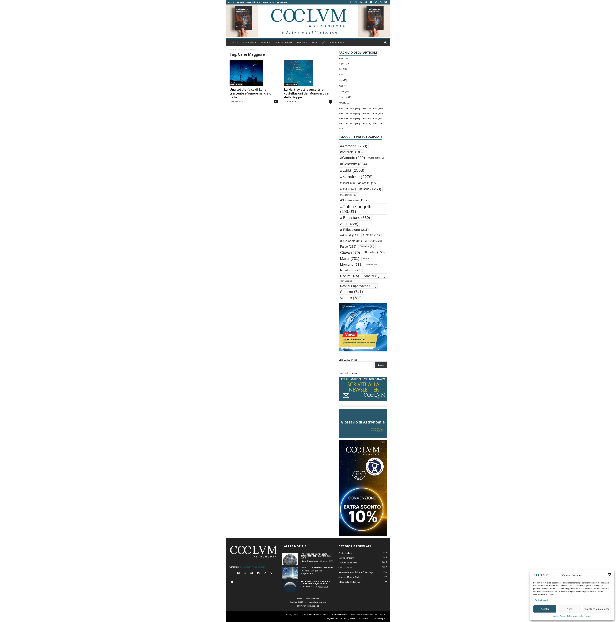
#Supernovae (353, 200)
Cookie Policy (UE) (379, 618)
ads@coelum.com (312, 598)
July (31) (343, 69)
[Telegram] (371, 2)
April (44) (343, 86)
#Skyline (348, 189)
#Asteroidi (351, 152)
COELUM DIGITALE (283, 42)
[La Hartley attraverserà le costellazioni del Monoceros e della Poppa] (308, 73)
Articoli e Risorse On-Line (350, 577)
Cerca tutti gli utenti (348, 373)
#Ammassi (353, 146)
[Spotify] (366, 2)
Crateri (372, 235)
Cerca (381, 365)
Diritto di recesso (339, 614)
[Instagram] (356, 2)
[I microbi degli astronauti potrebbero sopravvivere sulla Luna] (290, 559)
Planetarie (374, 276)
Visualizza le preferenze (596, 609)
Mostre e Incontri (346, 558)
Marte (349, 258)
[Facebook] (351, 2)
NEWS (235, 42)
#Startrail (349, 194)
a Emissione (355, 218)
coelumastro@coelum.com (252, 567)
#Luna (352, 170)
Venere (351, 298)
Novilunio (351, 270)
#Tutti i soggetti (355, 209)
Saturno (351, 292)
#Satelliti (368, 183)
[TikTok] (376, 2)
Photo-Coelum (345, 553)
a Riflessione (354, 229)
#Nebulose (356, 177)
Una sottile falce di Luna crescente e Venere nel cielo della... (250, 93)
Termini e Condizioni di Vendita (315, 614)
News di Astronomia (310, 561)
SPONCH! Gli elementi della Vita (317, 567)
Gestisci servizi (541, 600)
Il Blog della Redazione (349, 582)
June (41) (343, 74)
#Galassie (353, 164)
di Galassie (351, 241)
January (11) (344, 103)
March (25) (344, 91)
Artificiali (349, 235)
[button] (609, 575)
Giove (350, 252)
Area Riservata (336, 42)
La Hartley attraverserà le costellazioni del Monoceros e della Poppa (306, 93)
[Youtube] (386, 2)
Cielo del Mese (236, 84)
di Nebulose (373, 241)
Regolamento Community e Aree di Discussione (347, 618)
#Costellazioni (376, 158)
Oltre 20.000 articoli (348, 360)
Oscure (349, 276)
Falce (348, 246)
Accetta (545, 609)
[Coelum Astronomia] (308, 20)
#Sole (370, 189)
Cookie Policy (559, 616)
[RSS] (361, 2)
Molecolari (371, 264)
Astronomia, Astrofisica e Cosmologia (355, 572)
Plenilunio (346, 281)
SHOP (314, 42)
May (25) (343, 80)
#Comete (352, 158)
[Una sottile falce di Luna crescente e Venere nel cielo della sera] (254, 73)
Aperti (349, 224)
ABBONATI (302, 42)
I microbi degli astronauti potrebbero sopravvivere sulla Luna (316, 555)
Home (232, 49)
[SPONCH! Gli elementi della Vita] (290, 573)
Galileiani (367, 246)
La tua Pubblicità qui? (248, 2)
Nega (569, 609)
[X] (381, 2)
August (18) (344, 63)
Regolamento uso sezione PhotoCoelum (368, 614)
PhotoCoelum (249, 42)
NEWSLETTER (269, 2)
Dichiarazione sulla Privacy (578, 616)
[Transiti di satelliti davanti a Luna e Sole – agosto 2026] (290, 586)
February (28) (345, 97)
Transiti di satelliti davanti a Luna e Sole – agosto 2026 (315, 582)
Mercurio (351, 264)
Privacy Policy (292, 614)
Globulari (374, 252)
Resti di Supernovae (358, 286)
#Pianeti (347, 183)
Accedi (231, 2)
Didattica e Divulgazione (312, 571)
